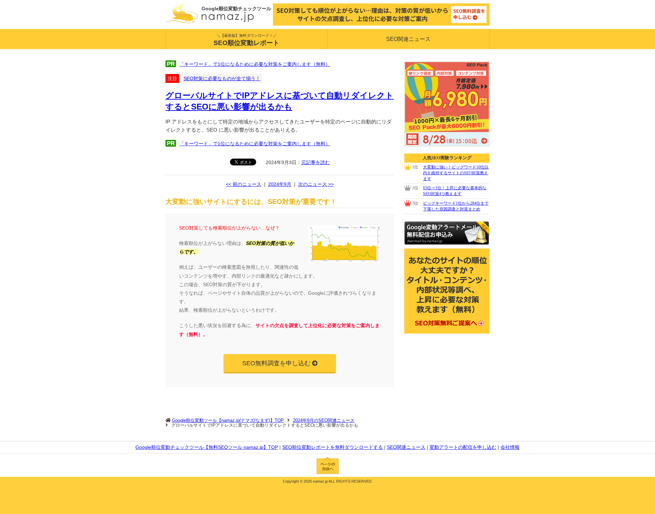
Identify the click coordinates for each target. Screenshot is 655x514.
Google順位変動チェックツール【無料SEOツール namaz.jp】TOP (206, 447)
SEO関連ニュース (408, 39)
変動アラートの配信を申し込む (463, 447)
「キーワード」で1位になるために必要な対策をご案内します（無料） (254, 64)
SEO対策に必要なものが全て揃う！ (222, 78)
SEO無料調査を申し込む (276, 363)
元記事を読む (315, 162)
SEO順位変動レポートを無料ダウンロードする (332, 447)
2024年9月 (279, 184)
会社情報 (510, 447)
